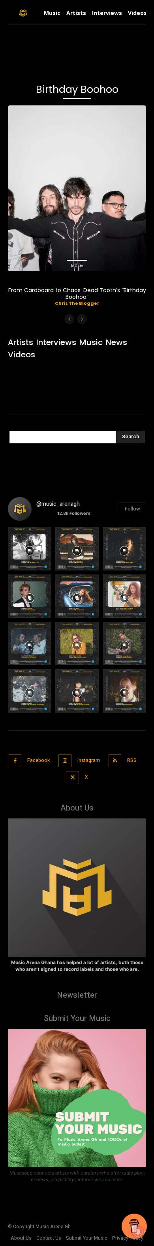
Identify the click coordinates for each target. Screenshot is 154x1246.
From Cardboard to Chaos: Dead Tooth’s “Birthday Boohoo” (77, 293)
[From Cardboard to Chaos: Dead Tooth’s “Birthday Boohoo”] (77, 188)
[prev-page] (69, 319)
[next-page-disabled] (82, 319)
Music (77, 266)
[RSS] (115, 760)
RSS (132, 760)
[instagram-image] (29, 548)
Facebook (38, 760)
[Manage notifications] (137, 1231)
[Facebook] (15, 760)
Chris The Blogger (77, 303)
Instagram (88, 760)
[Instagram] (64, 760)
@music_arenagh (58, 504)
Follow (132, 508)
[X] (72, 777)
